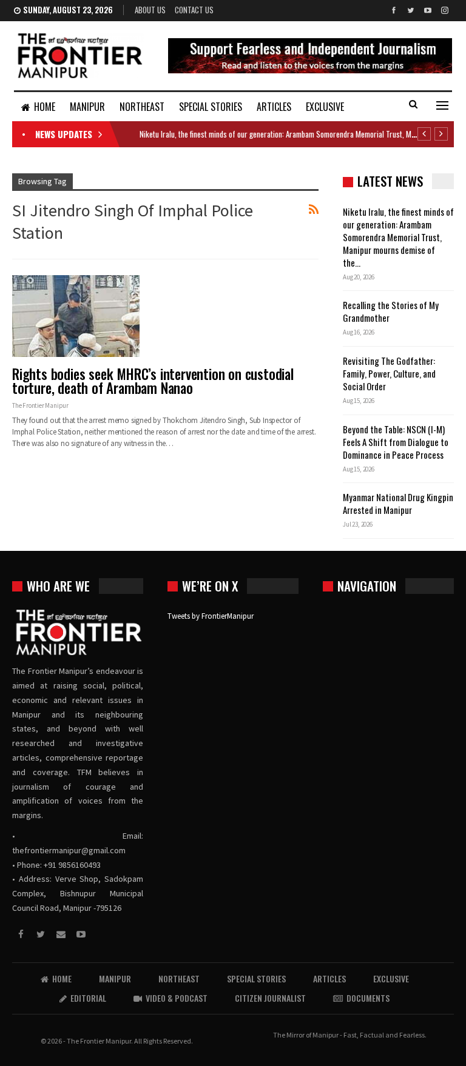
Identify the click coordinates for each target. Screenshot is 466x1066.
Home (44, 106)
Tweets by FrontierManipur (210, 616)
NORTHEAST (142, 106)
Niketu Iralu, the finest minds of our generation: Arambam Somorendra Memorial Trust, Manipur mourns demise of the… (398, 237)
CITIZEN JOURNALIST (270, 997)
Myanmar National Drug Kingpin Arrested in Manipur (398, 503)
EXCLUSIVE (325, 106)
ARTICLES (274, 106)
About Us (150, 10)
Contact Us (194, 10)
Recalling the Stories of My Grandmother (391, 311)
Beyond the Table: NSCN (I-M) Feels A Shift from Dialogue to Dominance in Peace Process (395, 441)
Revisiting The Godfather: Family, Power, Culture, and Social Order (389, 373)
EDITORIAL (88, 997)
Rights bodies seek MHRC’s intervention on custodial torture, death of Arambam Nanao (153, 381)
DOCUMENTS (368, 997)
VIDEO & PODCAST (177, 997)
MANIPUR (87, 106)
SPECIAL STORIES (210, 106)
